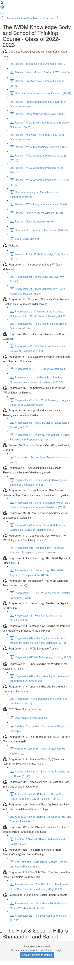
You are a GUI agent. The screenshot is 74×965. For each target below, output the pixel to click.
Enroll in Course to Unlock (37, 955)
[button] (2, 3)
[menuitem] (2, 8)
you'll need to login (51, 950)
